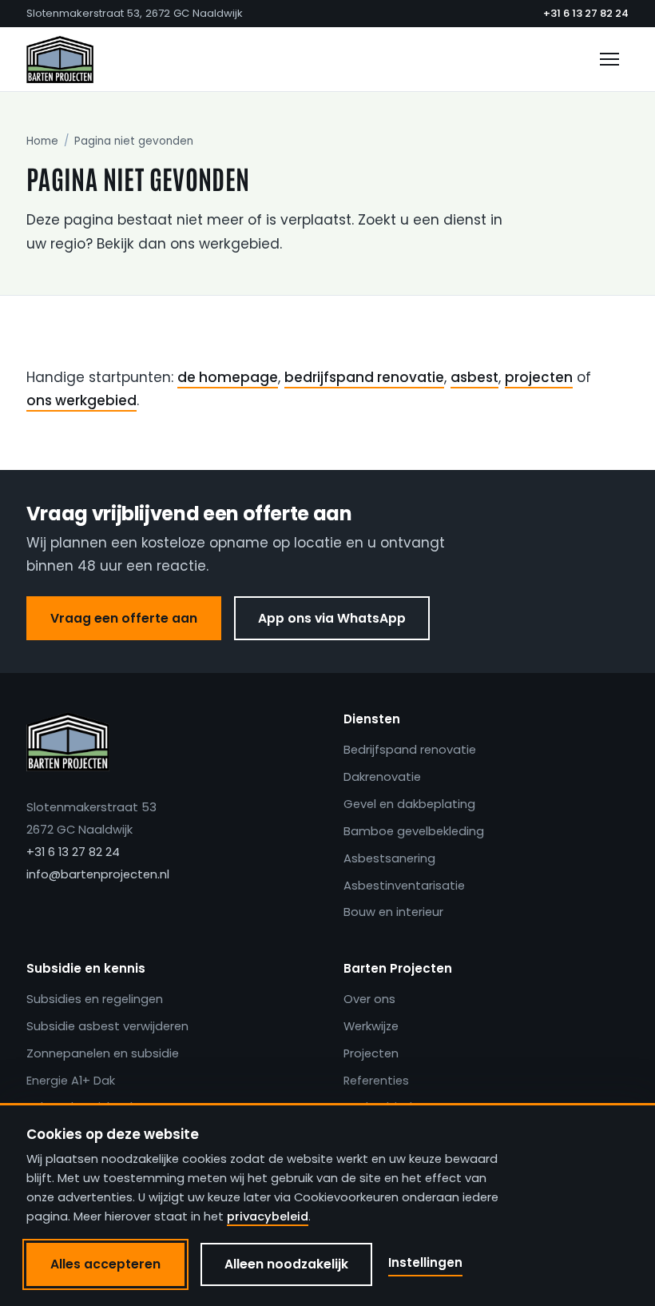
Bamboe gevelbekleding (413, 831)
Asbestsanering (389, 858)
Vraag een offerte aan (123, 618)
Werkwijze (371, 1026)
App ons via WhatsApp (332, 618)
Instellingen (425, 1262)
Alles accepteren (105, 1264)
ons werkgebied (81, 400)
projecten (539, 377)
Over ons (369, 999)
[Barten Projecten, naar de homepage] (59, 59)
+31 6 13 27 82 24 (586, 13)
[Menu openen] (609, 59)
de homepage (227, 377)
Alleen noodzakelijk (286, 1264)
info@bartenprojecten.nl (97, 874)
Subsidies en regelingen (94, 999)
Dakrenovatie (382, 777)
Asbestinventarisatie (404, 886)
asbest (474, 377)
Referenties (376, 1081)
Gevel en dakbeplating (409, 804)
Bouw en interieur (393, 912)
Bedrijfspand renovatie (409, 750)
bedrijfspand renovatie (364, 377)
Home (42, 141)
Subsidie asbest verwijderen (107, 1026)
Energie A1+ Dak (70, 1081)
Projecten (371, 1053)
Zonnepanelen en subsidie (102, 1053)
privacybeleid (267, 1216)
